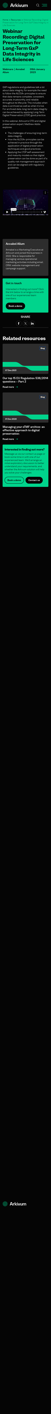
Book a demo (15, 306)
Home (5, 19)
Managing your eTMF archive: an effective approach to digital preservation (24, 430)
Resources (16, 19)
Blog (43, 348)
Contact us (34, 480)
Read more (8, 387)
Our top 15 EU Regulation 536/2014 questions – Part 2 (25, 379)
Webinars (8, 69)
